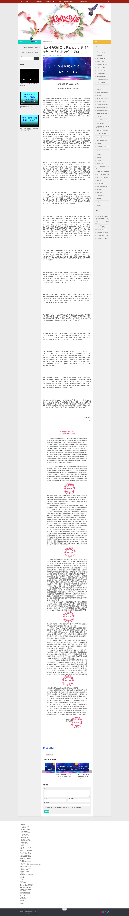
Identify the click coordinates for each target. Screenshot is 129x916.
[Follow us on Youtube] (32, 41)
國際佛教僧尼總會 (101, 137)
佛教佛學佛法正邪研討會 (102, 92)
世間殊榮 (99, 89)
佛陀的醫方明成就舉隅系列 (103, 113)
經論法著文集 (100, 180)
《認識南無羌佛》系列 (102, 64)
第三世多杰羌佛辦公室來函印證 (27, 884)
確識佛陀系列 (100, 163)
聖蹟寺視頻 (99, 192)
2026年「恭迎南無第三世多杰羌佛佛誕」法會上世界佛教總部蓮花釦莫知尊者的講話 (102, 227)
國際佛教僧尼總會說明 (102, 140)
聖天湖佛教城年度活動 (102, 183)
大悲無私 (99, 143)
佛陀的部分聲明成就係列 (102, 110)
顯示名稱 (46, 798)
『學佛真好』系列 (101, 67)
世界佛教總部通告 (101, 86)
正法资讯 (99, 160)
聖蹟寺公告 (99, 189)
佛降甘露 (99, 116)
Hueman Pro (34, 913)
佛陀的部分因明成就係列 (102, 107)
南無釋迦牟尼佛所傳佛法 (102, 134)
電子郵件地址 (71, 798)
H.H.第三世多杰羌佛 (23, 1)
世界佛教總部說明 (101, 83)
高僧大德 (99, 205)
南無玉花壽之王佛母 (101, 123)
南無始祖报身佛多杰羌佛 (102, 120)
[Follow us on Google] (36, 41)
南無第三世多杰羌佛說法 (102, 130)
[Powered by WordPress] (25, 913)
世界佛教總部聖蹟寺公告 (102, 79)
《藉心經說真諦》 (101, 61)
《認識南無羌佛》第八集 (102, 232)
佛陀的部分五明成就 (69, 1)
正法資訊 (59, 1)
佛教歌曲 (99, 95)
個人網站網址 (47, 802)
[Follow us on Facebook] (34, 41)
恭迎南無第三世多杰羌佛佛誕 (26, 874)
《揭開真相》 (100, 55)
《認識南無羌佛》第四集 (102, 238)
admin (45, 55)
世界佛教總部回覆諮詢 (102, 76)
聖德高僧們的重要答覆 (102, 186)
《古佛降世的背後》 (101, 52)
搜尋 (21, 56)
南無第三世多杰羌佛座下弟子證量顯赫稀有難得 (30, 865)
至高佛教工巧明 (100, 195)
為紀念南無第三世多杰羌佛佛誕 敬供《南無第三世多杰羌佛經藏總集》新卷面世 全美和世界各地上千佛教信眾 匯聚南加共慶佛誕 (102, 220)
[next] (90, 771)
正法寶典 (99, 151)
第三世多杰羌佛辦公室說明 (103, 177)
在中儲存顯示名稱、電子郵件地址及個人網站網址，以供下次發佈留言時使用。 (64, 808)
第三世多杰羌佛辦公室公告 (37, 1)
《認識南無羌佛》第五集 (102, 235)
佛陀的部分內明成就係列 (102, 104)
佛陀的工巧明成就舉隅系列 (103, 98)
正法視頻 (99, 154)
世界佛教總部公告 (50, 1)
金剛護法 (99, 202)
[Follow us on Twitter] (38, 41)
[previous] (43, 771)
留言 (45, 789)
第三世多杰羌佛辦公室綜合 (103, 174)
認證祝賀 (99, 199)
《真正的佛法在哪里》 (81, 1)
